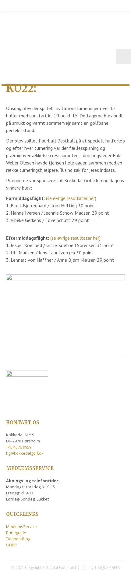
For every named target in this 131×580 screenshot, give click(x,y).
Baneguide (16, 532)
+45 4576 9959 (18, 447)
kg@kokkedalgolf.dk (25, 453)
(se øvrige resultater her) (71, 198)
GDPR (11, 545)
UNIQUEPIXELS (107, 567)
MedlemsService (21, 526)
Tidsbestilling (18, 538)
